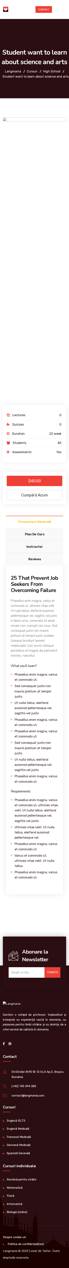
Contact (43, 9)
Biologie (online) (17, 1212)
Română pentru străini (21, 1179)
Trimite (52, 972)
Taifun (46, 1251)
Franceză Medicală (19, 1137)
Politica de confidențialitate (26, 1244)
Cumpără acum (34, 495)
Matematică (14, 1187)
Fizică (10, 1195)
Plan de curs (34, 534)
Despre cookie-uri (14, 1237)
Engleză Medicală (18, 1128)
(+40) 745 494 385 (24, 1086)
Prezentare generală (34, 522)
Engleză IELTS (16, 1120)
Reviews (34, 559)
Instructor (34, 547)
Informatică (14, 1204)
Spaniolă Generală (18, 1153)
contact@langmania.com (28, 1095)
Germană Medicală (18, 1145)
